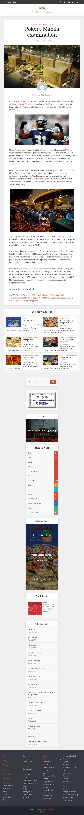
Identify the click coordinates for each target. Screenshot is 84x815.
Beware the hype (34, 661)
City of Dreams (23, 295)
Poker (33, 24)
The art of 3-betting (66, 340)
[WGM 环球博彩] (42, 8)
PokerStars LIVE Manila (20, 298)
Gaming (62, 318)
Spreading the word (35, 684)
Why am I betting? (66, 358)
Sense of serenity (34, 734)
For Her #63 (32, 629)
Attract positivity (33, 645)
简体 (9, 2)
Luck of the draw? (29, 358)
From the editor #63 (35, 710)
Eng (5, 2)
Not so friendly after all (36, 669)
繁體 (14, 2)
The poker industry (45, 24)
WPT (12, 300)
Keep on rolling (33, 637)
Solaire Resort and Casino (62, 298)
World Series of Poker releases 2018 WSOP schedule (67, 322)
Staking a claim (28, 340)
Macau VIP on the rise (35, 702)
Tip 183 (45, 602)
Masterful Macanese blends (37, 742)
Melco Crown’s (15, 150)
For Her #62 (32, 718)
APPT (20, 236)
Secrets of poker (33, 338)
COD (33, 295)
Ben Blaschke (47, 41)
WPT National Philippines (27, 300)
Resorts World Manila (40, 179)
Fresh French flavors (35, 653)
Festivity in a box (34, 726)
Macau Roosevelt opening (42, 430)
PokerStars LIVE (57, 295)
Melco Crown (43, 295)
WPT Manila (64, 101)
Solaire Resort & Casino (21, 104)
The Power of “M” (29, 320)
